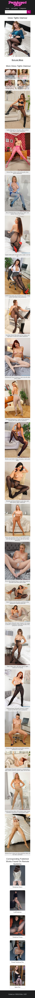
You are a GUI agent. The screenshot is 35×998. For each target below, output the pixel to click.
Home (7, 8)
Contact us (11, 994)
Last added (14, 8)
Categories (22, 8)
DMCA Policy (19, 994)
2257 (25, 994)
